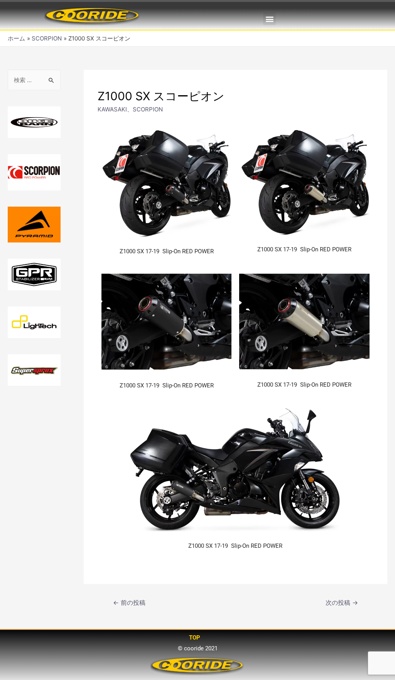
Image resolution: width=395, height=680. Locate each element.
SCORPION (148, 109)
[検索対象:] (34, 80)
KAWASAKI (112, 109)
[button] (269, 18)
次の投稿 (342, 602)
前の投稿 (129, 602)
